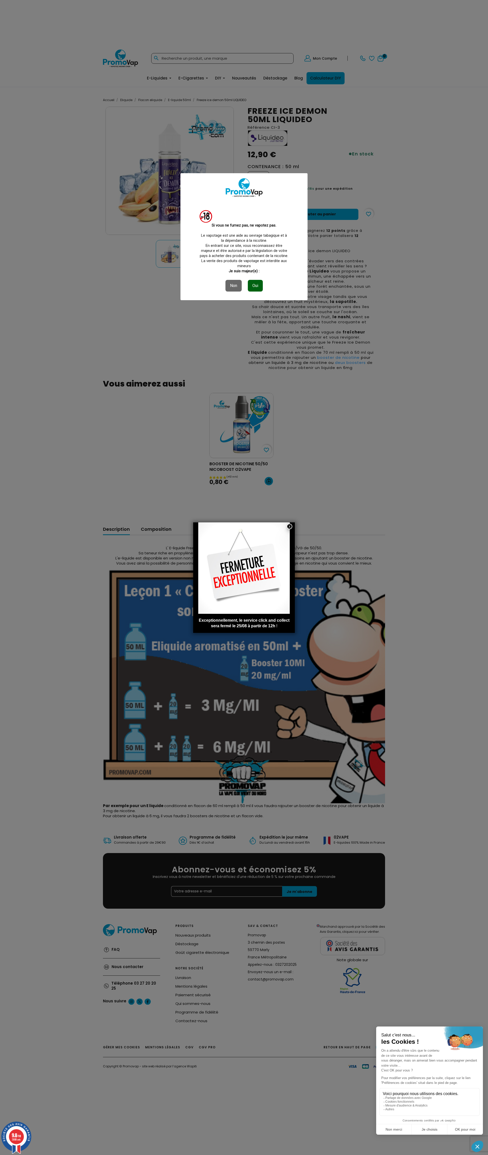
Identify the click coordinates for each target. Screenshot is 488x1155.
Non (233, 285)
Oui (255, 285)
